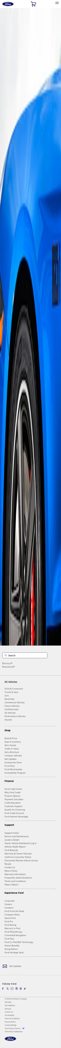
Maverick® (8, 666)
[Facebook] (3, 988)
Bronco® (7, 663)
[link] (8, 1002)
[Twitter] (7, 988)
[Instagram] (16, 988)
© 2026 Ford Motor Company (16, 999)
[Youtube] (12, 988)
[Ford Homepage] (10, 1040)
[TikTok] (25, 988)
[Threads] (21, 988)
